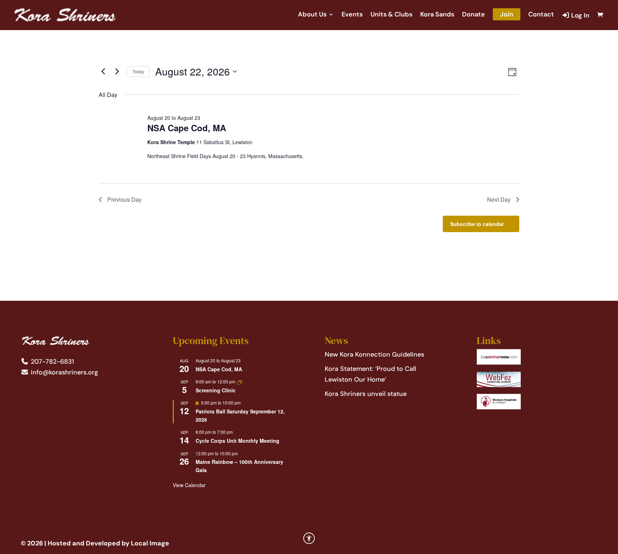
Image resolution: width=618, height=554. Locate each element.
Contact (541, 15)
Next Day (499, 199)
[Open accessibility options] (309, 538)
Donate (473, 15)
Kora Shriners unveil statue (366, 393)
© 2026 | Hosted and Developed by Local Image (95, 543)
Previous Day (124, 199)
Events (352, 15)
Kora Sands (437, 15)
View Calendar (189, 485)
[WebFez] (499, 385)
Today (138, 71)
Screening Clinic (216, 390)
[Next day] (117, 71)
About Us (312, 15)
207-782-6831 (51, 361)
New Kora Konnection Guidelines (374, 354)
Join (506, 14)
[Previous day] (103, 71)
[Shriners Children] (499, 407)
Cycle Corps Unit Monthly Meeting (237, 440)
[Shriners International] (499, 362)
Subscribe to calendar (477, 223)
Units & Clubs (391, 15)
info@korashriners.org (63, 372)
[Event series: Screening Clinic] (239, 381)
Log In (579, 16)
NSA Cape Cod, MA (186, 128)
